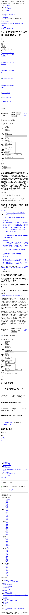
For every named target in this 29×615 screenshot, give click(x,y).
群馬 (7, 519)
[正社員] (9, 137)
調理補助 (5, 602)
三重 (7, 547)
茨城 (7, 518)
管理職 (5, 590)
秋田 (7, 502)
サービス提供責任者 (8, 586)
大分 (7, 569)
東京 (7, 510)
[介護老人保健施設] (10, 144)
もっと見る (3, 192)
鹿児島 (8, 573)
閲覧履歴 (10, 28)
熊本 (7, 570)
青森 (7, 500)
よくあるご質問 (7, 8)
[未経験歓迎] (10, 151)
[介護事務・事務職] (16, 136)
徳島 (7, 560)
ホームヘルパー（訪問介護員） (11, 581)
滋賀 (7, 542)
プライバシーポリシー (9, 473)
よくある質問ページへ (6, 424)
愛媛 (7, 559)
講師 (4, 606)
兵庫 (7, 541)
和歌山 (8, 545)
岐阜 (7, 531)
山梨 (7, 524)
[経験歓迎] (10, 152)
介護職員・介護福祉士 (9, 580)
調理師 (5, 603)
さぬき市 (5, 17)
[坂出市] (7, 126)
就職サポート (6, 463)
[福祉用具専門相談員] (16, 134)
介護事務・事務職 (7, 593)
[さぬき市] (7, 130)
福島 (7, 507)
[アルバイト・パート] (9, 141)
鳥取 (7, 553)
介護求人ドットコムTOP (9, 14)
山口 (7, 556)
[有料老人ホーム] (10, 145)
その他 (5, 609)
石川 (7, 527)
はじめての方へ (7, 5)
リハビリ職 (6, 599)
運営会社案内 (6, 10)
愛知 (7, 532)
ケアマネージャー (7, 589)
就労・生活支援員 (7, 584)
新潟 (7, 522)
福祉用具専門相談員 (8, 592)
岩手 (7, 505)
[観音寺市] (7, 129)
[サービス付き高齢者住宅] (10, 147)
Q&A (4, 466)
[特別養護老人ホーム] (10, 143)
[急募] (10, 148)
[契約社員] (9, 139)
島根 (7, 554)
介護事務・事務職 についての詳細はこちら (11, 295)
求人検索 (5, 462)
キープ (4, 28)
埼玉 (7, 513)
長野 (7, 525)
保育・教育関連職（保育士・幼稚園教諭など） (15, 608)
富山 (7, 528)
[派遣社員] (9, 140)
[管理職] (16, 133)
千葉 (7, 515)
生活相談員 (6, 587)
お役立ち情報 (6, 467)
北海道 (8, 499)
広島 (7, 551)
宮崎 (7, 572)
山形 (7, 503)
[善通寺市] (7, 128)
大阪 (7, 538)
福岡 (7, 564)
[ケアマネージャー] (16, 132)
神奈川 (8, 512)
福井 (7, 530)
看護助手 (5, 583)
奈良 (7, 544)
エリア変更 (6, 21)
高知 (7, 562)
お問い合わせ (6, 7)
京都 (7, 539)
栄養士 (5, 605)
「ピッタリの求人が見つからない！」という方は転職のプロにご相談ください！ (14, 268)
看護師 (5, 598)
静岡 (7, 534)
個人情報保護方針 (9, 422)
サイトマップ (6, 475)
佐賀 (7, 566)
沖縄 (7, 575)
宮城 (7, 506)
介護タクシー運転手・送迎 (10, 600)
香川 (4, 15)
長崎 (7, 567)
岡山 (7, 550)
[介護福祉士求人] (10, 150)
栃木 (7, 516)
